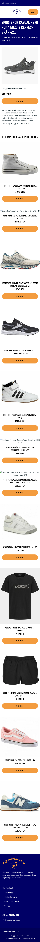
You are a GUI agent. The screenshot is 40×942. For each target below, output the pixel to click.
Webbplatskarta (29, 938)
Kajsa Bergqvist (11, 897)
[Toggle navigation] (4, 12)
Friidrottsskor (16, 89)
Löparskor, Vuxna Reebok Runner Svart (20, 350)
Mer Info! (20, 101)
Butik (33, 12)
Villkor (27, 935)
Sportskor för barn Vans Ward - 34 (20, 760)
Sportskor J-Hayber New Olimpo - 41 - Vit (20, 547)
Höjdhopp (9, 893)
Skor (24, 89)
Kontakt (20, 935)
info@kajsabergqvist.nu (9, 3)
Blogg (7, 905)
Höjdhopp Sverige (12, 901)
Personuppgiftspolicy (13, 938)
